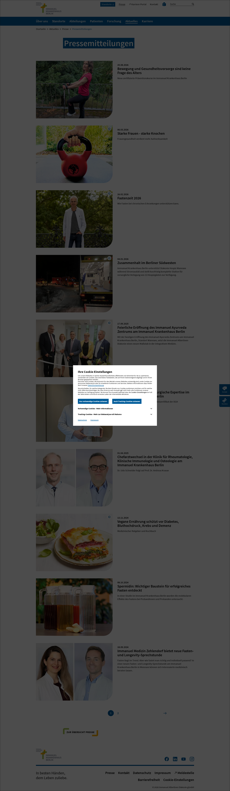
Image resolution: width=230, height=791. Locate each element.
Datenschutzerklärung (96, 385)
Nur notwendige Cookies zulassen (93, 401)
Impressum (94, 420)
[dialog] (115, 395)
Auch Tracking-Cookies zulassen (127, 401)
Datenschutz (82, 420)
